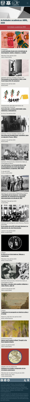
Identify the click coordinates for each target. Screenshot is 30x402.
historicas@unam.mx (6, 391)
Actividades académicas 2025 (16, 27)
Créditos (7, 400)
